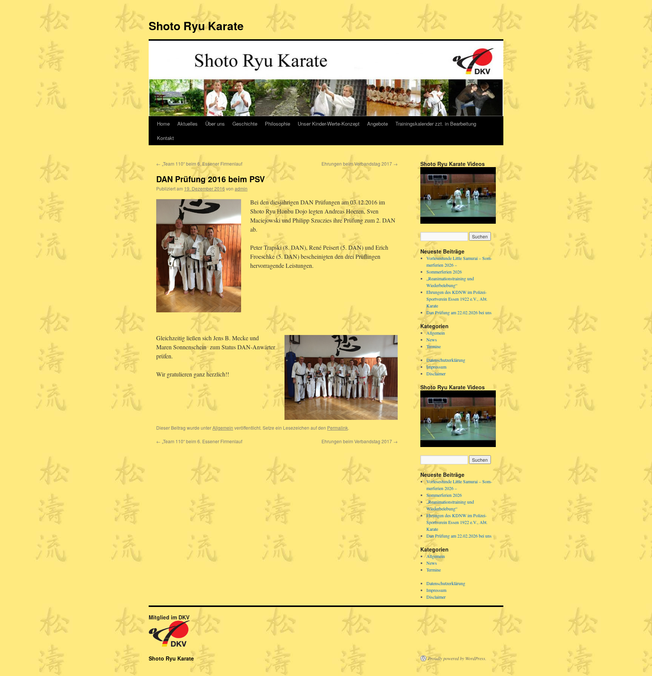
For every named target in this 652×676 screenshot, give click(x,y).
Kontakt (165, 137)
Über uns (215, 123)
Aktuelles (187, 123)
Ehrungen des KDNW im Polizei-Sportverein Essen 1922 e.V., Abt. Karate (456, 299)
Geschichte (244, 123)
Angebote (377, 123)
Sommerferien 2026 (444, 272)
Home (163, 123)
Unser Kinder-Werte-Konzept (329, 123)
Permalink (337, 427)
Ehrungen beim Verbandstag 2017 (359, 163)
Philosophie (277, 123)
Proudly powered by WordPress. (457, 658)
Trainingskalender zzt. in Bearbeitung (435, 123)
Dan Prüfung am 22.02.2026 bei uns (459, 312)
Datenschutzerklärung (445, 360)
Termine (433, 346)
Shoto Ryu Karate (196, 25)
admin (241, 188)
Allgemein (222, 427)
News (431, 339)
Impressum (436, 367)
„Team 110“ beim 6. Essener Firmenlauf (199, 163)
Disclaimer (436, 373)
